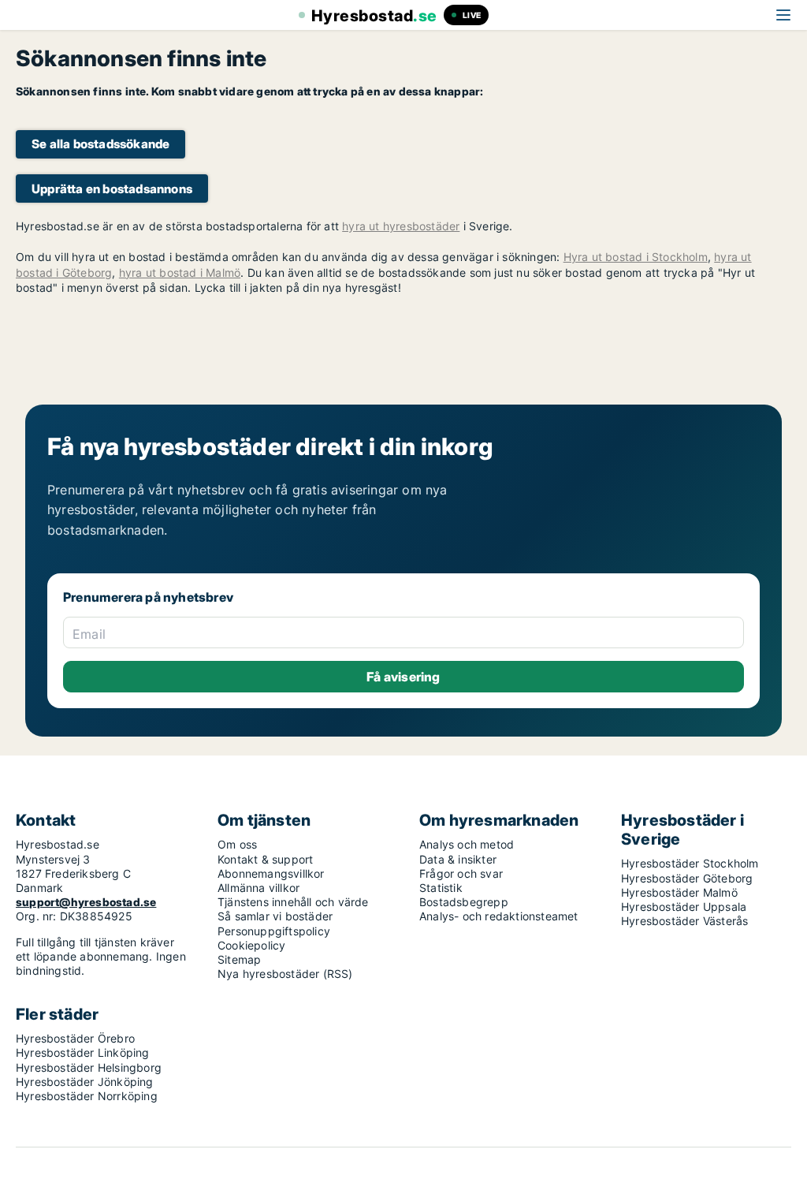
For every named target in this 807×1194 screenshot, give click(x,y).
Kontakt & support (265, 859)
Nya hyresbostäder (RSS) (285, 973)
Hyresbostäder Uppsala (683, 906)
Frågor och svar (461, 873)
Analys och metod (466, 844)
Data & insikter (457, 859)
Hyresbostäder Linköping (83, 1052)
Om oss (237, 844)
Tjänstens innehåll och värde (293, 902)
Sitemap (239, 959)
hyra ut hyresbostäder (400, 226)
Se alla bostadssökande (100, 143)
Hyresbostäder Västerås (684, 920)
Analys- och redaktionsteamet (498, 916)
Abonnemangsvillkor (271, 873)
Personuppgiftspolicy (274, 931)
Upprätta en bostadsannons (112, 188)
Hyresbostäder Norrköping (87, 1096)
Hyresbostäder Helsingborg (89, 1067)
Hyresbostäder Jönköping (85, 1081)
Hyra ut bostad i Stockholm (635, 256)
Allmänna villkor (258, 887)
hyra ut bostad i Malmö (179, 272)
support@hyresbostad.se (86, 902)
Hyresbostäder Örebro (75, 1038)
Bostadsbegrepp (463, 902)
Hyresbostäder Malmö (679, 892)
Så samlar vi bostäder (275, 916)
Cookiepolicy (251, 945)
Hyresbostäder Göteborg (687, 878)
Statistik (441, 887)
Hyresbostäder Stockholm (690, 863)
